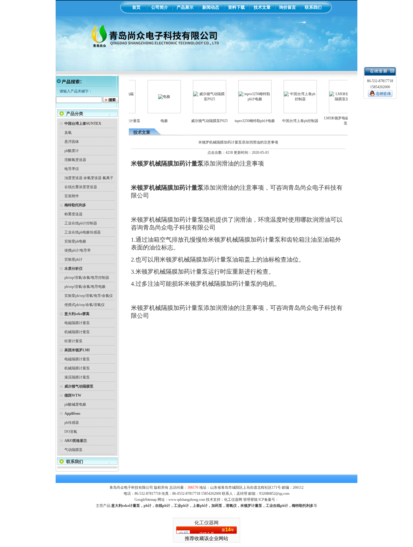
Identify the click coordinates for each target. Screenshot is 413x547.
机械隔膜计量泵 (77, 332)
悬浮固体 (71, 142)
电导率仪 (71, 169)
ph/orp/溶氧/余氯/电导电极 (85, 287)
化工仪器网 (233, 499)
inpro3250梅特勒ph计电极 (246, 121)
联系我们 (313, 7)
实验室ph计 (73, 259)
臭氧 (68, 132)
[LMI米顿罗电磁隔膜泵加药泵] (337, 99)
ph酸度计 (71, 151)
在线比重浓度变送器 (80, 187)
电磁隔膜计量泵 (77, 323)
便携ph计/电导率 (77, 250)
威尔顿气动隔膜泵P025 (201, 121)
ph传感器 (71, 422)
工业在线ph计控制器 (80, 223)
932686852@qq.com (274, 493)
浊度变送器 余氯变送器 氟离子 (88, 178)
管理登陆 (250, 499)
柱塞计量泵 (73, 341)
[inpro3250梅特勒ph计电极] (246, 99)
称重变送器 (73, 214)
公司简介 (159, 7)
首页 (136, 7)
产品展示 (185, 7)
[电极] (156, 97)
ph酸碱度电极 (75, 404)
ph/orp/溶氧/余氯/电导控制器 (86, 277)
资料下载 (236, 7)
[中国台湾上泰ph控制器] (291, 99)
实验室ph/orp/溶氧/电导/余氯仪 (88, 296)
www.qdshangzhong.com (186, 499)
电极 (155, 121)
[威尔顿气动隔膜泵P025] (201, 99)
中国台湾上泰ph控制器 (292, 121)
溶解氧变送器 (75, 160)
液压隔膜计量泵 (77, 377)
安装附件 (71, 196)
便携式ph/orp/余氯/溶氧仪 (84, 305)
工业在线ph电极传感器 (82, 232)
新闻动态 (210, 7)
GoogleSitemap (146, 499)
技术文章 (262, 7)
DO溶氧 (70, 432)
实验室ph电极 (75, 241)
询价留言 (287, 7)
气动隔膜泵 (73, 450)
